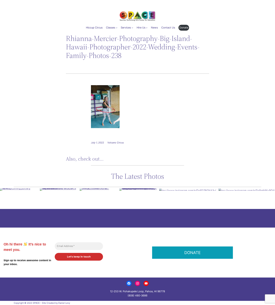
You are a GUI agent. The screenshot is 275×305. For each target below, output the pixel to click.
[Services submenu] (132, 27)
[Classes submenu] (116, 27)
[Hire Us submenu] (147, 27)
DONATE (192, 252)
